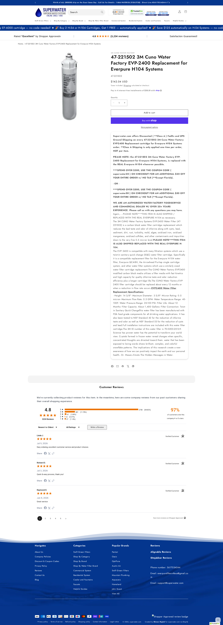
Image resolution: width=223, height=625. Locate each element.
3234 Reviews (50, 419)
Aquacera (116, 579)
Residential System (81, 575)
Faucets (76, 584)
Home (20, 43)
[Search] (102, 12)
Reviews (38, 570)
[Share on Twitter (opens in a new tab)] (49, 453)
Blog (37, 579)
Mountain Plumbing (121, 575)
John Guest (117, 589)
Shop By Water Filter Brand (85, 565)
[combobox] (86, 12)
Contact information (100, 621)
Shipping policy (84, 621)
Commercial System (82, 570)
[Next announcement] (187, 2)
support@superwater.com (171, 583)
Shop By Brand (80, 561)
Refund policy (70, 621)
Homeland (116, 584)
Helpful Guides (80, 589)
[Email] (117, 367)
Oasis (114, 556)
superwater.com (135, 622)
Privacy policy (43, 621)
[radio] (111, 409)
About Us (39, 552)
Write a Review (97, 427)
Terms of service (57, 621)
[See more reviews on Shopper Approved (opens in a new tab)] (53, 453)
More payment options (149, 127)
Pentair (115, 552)
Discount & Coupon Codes (47, 561)
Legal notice (114, 621)
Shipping (127, 85)
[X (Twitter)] (127, 367)
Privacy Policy (41, 565)
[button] (42, 20)
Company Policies (43, 556)
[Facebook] (112, 367)
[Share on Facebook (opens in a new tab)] (45, 453)
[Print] (122, 367)
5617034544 (173, 567)
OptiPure (116, 561)
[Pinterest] (133, 367)
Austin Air (116, 565)
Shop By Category (81, 556)
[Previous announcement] (35, 2)
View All (116, 593)
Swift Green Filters (81, 552)
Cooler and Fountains (83, 579)
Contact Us (40, 575)
